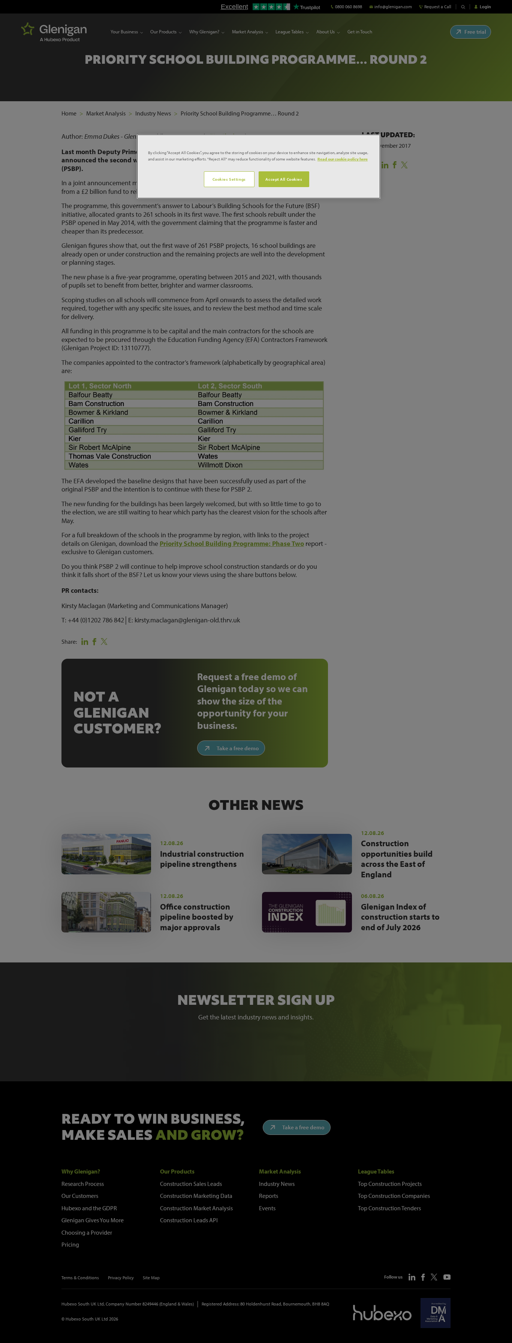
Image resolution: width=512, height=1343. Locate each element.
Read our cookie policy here (342, 159)
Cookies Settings (229, 179)
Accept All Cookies (283, 179)
